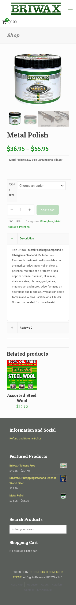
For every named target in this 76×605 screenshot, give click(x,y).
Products (32, 584)
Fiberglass (46, 221)
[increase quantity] (29, 210)
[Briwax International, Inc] (38, 8)
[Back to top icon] (67, 596)
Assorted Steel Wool (22, 398)
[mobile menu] (70, 8)
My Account (44, 589)
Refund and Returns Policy (25, 438)
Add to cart (47, 209)
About (45, 584)
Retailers (57, 584)
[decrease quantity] (11, 210)
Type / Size (12, 190)
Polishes (24, 226)
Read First (17, 584)
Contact (29, 589)
